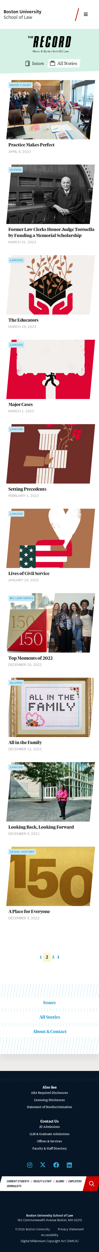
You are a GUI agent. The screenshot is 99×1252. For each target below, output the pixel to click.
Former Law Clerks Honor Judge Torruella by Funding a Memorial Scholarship (51, 232)
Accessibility (49, 1235)
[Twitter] (43, 1164)
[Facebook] (56, 1164)
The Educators (23, 320)
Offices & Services (49, 1141)
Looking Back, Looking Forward (41, 827)
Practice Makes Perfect (31, 145)
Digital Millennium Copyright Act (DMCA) (50, 1241)
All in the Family (25, 742)
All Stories (49, 1017)
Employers (75, 1181)
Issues (49, 1002)
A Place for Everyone (29, 911)
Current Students (18, 1181)
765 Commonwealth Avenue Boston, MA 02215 (49, 1218)
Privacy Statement (71, 1229)
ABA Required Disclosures (49, 1093)
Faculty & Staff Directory (49, 1148)
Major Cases (20, 404)
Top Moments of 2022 (30, 658)
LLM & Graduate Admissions (49, 1134)
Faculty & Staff (42, 1181)
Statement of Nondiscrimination (49, 1107)
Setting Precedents (27, 489)
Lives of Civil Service (29, 573)
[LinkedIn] (69, 1164)
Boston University (49, 1204)
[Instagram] (29, 1164)
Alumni (60, 1181)
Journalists (14, 1186)
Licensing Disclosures (49, 1100)
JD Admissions (49, 1127)
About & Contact (50, 1031)
